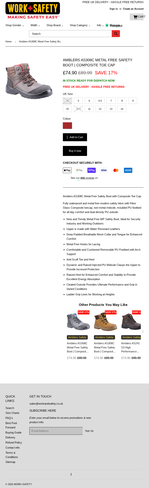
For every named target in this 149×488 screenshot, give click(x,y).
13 (111, 109)
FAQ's (9, 417)
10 (67, 109)
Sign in (114, 8)
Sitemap (10, 461)
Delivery (10, 437)
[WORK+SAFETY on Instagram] (75, 474)
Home (8, 41)
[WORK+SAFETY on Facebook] (71, 474)
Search (9, 407)
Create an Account (133, 8)
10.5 (78, 109)
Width (35, 25)
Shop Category (80, 25)
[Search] (116, 33)
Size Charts (12, 412)
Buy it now (75, 150)
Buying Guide (13, 432)
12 (100, 109)
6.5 (100, 100)
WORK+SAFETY (23, 484)
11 (89, 109)
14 (122, 109)
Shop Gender (14, 25)
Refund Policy (13, 442)
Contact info (12, 447)
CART (141, 16)
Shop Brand (55, 25)
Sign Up (89, 430)
